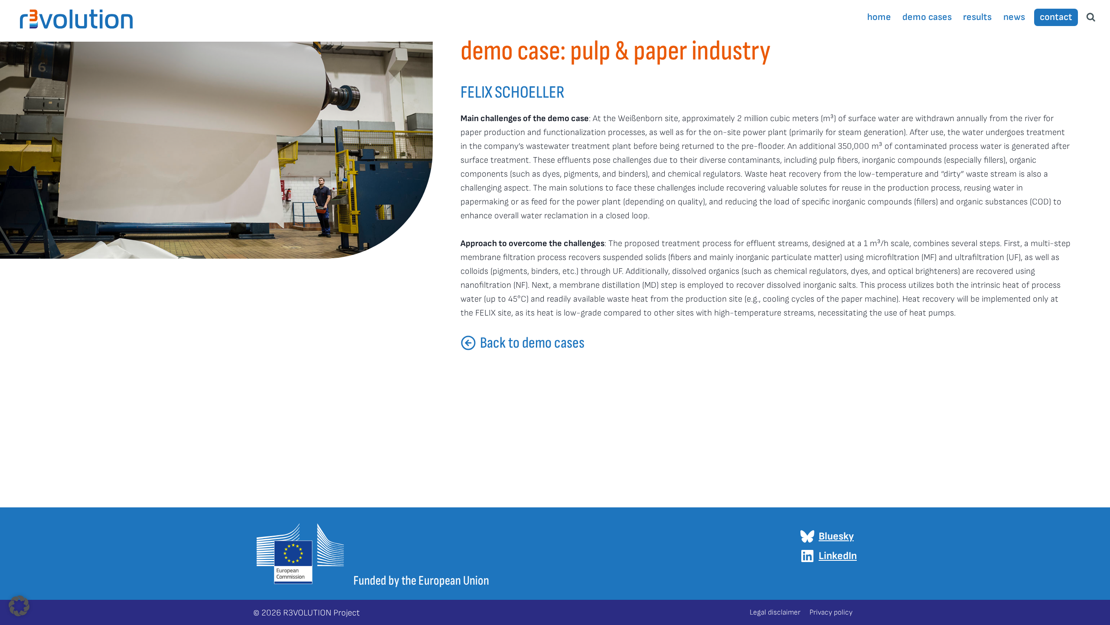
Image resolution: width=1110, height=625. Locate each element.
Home (879, 17)
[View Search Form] (1091, 17)
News (1014, 17)
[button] (19, 606)
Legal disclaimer (775, 612)
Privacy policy (831, 612)
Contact (1056, 17)
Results (977, 17)
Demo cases (927, 17)
